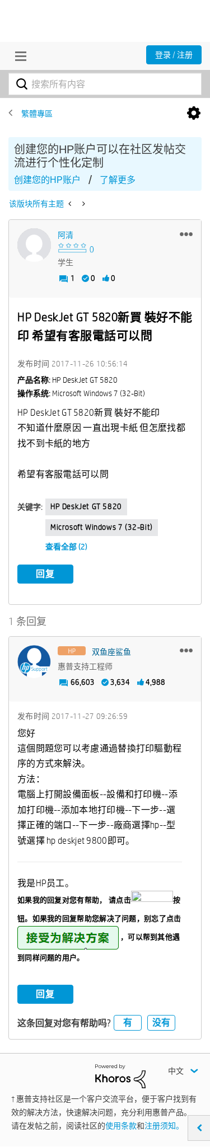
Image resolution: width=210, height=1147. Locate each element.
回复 (45, 574)
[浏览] (17, 56)
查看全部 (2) (66, 547)
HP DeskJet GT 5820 (86, 506)
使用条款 (121, 1126)
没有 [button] (161, 1022)
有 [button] (127, 1022)
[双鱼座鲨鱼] (34, 662)
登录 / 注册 (174, 55)
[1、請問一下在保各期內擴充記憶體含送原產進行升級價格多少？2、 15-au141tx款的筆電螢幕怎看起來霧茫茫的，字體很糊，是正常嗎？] (71, 203)
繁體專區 (37, 114)
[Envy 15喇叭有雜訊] (83, 203)
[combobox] (105, 84)
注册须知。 (164, 1126)
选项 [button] (194, 113)
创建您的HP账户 (47, 180)
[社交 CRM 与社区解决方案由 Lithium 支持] (120, 1075)
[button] (186, 234)
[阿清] (34, 245)
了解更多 (118, 180)
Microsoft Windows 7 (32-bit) (101, 527)
